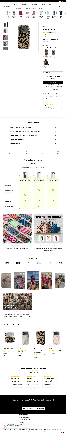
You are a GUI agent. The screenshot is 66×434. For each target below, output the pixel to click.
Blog (40, 8)
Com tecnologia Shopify (43, 431)
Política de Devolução (23, 429)
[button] (53, 107)
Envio (52, 43)
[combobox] (62, 432)
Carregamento (46, 4)
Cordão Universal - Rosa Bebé (13, 425)
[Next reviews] (62, 107)
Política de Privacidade (33, 429)
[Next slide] (61, 280)
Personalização (19, 8)
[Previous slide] (4, 280)
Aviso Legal (15, 429)
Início (44, 26)
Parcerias (35, 4)
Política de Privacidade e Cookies (54, 429)
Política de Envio (42, 429)
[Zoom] (23, 37)
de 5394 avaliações (33, 372)
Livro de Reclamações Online (31, 431)
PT (63, 432)
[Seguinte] (5, 51)
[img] (33, 370)
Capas (16, 4)
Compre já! (53, 82)
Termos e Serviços (20, 431)
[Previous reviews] (44, 107)
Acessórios (25, 4)
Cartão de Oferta (31, 8)
